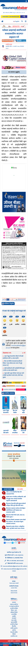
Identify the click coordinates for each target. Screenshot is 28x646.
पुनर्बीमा (14, 616)
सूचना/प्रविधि (14, 622)
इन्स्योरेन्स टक (14, 636)
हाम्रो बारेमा (11, 641)
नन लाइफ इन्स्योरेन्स (14, 606)
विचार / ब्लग (14, 610)
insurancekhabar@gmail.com (16, 346)
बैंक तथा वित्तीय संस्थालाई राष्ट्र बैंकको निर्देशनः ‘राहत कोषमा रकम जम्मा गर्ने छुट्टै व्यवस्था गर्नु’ (12, 363)
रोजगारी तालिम (14, 632)
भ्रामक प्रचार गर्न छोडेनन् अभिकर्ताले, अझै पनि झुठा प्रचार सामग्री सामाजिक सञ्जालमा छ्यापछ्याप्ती (16, 499)
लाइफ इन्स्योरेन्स (14, 604)
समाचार (14, 602)
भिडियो (14, 634)
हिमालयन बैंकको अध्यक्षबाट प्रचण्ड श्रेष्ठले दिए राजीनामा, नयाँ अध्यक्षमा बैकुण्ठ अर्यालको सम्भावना (16, 522)
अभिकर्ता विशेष (14, 612)
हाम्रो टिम (17, 641)
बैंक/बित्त (14, 626)
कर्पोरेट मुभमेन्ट (14, 628)
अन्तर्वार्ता (14, 618)
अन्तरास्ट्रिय (14, 614)
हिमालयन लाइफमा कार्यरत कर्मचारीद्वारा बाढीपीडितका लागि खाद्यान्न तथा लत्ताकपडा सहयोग (15, 510)
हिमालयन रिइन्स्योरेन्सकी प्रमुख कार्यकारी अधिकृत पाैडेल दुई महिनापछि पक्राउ (16, 504)
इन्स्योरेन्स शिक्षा (14, 624)
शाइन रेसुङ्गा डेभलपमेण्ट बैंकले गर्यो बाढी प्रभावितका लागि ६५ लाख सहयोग (13, 357)
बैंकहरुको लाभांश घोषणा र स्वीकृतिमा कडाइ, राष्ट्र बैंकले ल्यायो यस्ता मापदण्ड (15, 527)
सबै (24, 353)
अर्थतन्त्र (14, 630)
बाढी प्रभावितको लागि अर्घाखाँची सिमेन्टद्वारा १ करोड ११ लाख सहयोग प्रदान (14, 369)
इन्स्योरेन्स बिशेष (14, 608)
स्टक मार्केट (14, 620)
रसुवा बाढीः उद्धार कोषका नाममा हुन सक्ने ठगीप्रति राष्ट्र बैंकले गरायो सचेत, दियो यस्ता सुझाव (13, 375)
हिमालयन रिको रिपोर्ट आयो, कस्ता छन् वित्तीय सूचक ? (15, 516)
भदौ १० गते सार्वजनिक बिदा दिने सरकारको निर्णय (14, 493)
